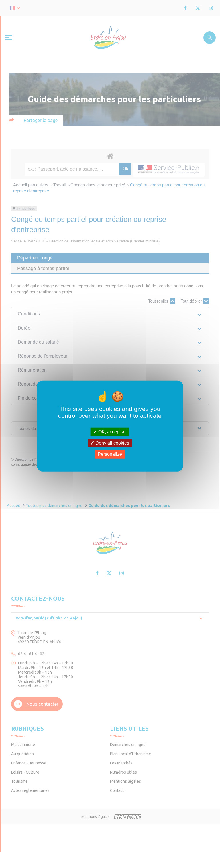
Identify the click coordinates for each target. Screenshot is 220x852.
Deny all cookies (111, 443)
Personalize (110, 454)
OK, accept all (112, 431)
